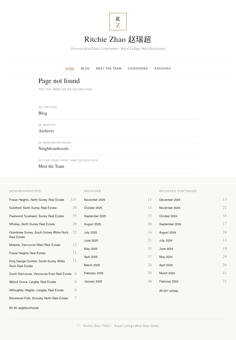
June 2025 (91, 240)
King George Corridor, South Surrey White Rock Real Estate (37, 263)
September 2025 (95, 216)
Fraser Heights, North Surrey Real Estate (36, 199)
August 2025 (92, 224)
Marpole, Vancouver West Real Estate (34, 244)
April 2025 (90, 256)
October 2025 (93, 207)
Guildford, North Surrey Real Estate (32, 207)
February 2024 (168, 281)
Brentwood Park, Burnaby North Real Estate (38, 298)
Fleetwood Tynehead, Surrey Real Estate (36, 216)
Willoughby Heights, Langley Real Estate (36, 290)
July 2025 (90, 232)
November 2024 (169, 207)
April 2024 (166, 265)
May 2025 (90, 248)
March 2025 (92, 265)
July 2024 (165, 240)
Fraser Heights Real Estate (27, 253)
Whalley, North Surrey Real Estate (32, 224)
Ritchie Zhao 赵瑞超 (117, 39)
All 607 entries (168, 290)
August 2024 (167, 232)
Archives (162, 68)
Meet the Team (108, 68)
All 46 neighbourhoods (24, 307)
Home (69, 68)
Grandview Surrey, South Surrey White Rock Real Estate (38, 234)
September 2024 (170, 224)
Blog (85, 68)
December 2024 (169, 199)
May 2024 (165, 256)
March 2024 (167, 273)
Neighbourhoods (53, 148)
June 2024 (166, 248)
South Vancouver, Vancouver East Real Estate (40, 273)
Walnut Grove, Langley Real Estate (32, 281)
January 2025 (93, 281)
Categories (138, 68)
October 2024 (168, 216)
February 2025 (93, 273)
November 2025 (94, 199)
